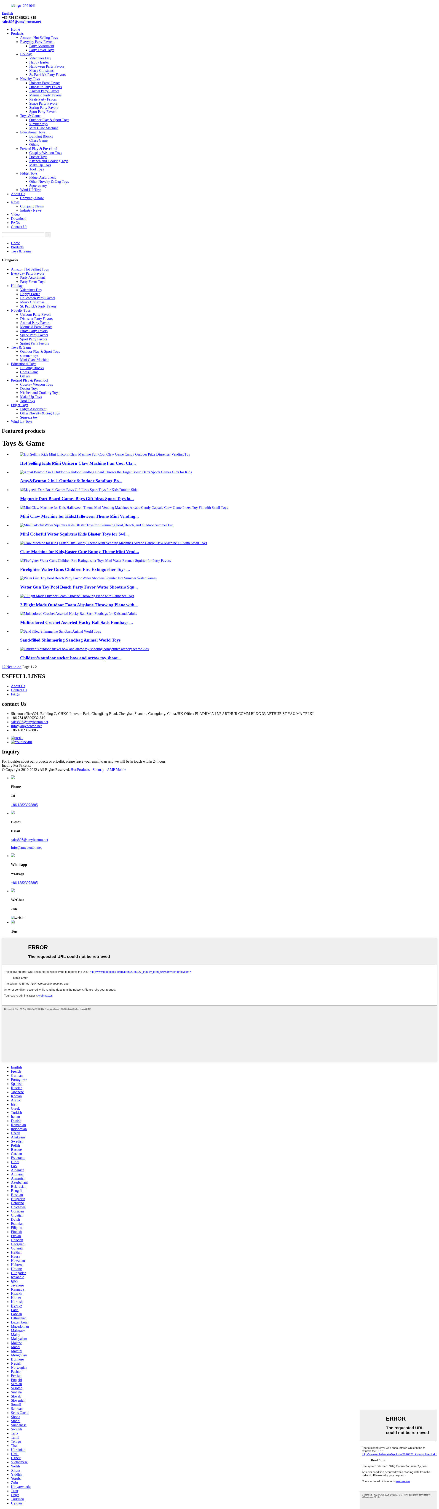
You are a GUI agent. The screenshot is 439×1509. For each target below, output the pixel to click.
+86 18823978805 (24, 805)
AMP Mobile (116, 770)
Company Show (32, 198)
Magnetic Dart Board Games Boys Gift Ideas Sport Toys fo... (77, 498)
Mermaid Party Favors (45, 95)
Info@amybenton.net (26, 726)
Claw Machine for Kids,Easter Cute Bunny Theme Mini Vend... (79, 551)
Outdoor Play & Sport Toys (49, 120)
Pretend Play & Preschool (38, 149)
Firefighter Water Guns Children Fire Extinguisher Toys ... (75, 569)
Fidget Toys (28, 173)
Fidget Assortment (42, 177)
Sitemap (98, 770)
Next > (11, 667)
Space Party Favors (43, 103)
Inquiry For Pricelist (16, 765)
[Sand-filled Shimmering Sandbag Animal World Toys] (60, 631)
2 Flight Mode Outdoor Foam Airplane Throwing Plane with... (79, 604)
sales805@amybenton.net (21, 22)
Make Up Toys (40, 165)
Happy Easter (39, 62)
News (15, 202)
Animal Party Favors (44, 91)
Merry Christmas (41, 70)
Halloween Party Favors (46, 66)
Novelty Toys (30, 79)
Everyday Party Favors (36, 42)
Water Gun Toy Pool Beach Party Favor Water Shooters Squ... (79, 587)
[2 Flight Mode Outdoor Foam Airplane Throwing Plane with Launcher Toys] (77, 596)
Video (15, 214)
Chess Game (38, 140)
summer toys (38, 124)
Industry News (30, 210)
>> (19, 667)
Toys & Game (30, 116)
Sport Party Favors (42, 112)
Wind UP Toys (30, 190)
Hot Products (80, 770)
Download (18, 218)
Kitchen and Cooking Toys (48, 161)
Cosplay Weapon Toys (45, 153)
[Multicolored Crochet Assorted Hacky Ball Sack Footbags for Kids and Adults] (78, 613)
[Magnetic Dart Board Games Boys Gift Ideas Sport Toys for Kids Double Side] (78, 490)
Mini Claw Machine (43, 128)
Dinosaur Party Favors (45, 87)
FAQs (15, 223)
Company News (32, 206)
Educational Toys (32, 132)
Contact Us (19, 227)
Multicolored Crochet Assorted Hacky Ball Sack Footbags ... (76, 622)
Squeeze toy (38, 186)
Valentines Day (40, 58)
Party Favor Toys (41, 50)
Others (34, 144)
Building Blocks (41, 136)
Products (17, 33)
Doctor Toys (38, 157)
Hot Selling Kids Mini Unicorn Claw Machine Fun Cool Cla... (78, 463)
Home (15, 29)
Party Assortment (41, 46)
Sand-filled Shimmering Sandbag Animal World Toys (70, 640)
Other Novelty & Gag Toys (49, 181)
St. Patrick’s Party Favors (47, 75)
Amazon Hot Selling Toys (39, 38)
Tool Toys (36, 169)
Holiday (26, 54)
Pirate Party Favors (43, 99)
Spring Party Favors (43, 107)
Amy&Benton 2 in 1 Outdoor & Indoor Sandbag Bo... (71, 480)
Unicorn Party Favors (44, 83)
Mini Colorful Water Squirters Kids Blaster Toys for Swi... (74, 534)
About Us (18, 194)
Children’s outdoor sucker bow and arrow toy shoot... (70, 657)
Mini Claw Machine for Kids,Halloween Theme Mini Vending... (79, 516)
